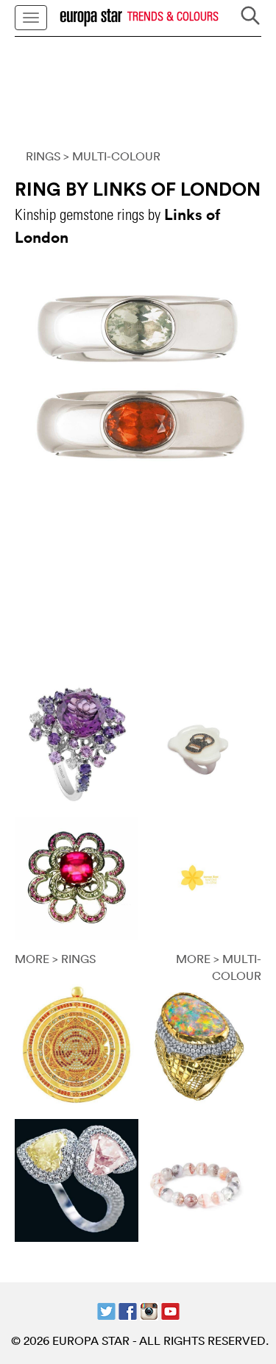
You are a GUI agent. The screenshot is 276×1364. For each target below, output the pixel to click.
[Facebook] (127, 1309)
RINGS (43, 156)
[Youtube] (170, 1309)
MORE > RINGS (55, 958)
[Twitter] (106, 1309)
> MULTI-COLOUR (111, 156)
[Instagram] (149, 1309)
